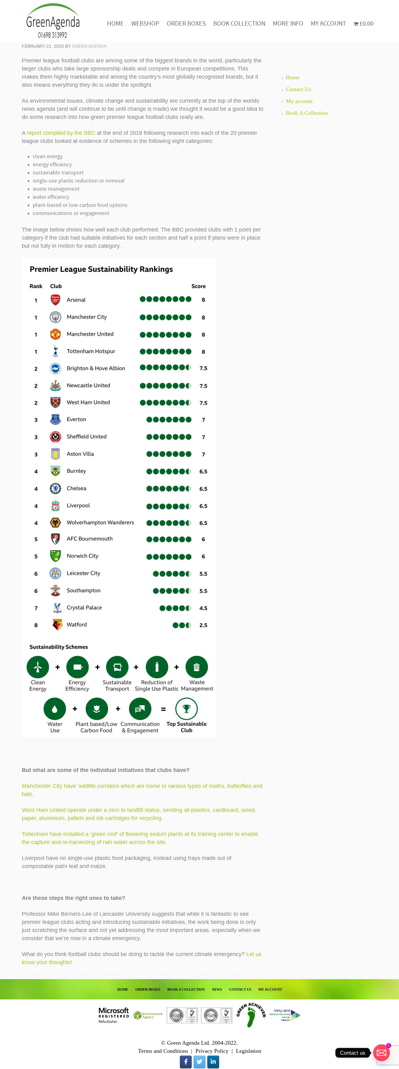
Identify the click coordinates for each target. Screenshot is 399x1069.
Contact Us (298, 89)
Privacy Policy (211, 1051)
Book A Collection (307, 113)
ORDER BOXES (147, 989)
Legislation (248, 1051)
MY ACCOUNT (270, 989)
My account (299, 101)
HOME (122, 989)
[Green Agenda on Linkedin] (213, 1062)
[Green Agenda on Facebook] (186, 1062)
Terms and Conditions (163, 1051)
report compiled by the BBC (61, 133)
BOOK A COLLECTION (186, 989)
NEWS (217, 989)
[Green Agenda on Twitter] (199, 1062)
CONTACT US (240, 989)
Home (293, 77)
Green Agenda (53, 21)
